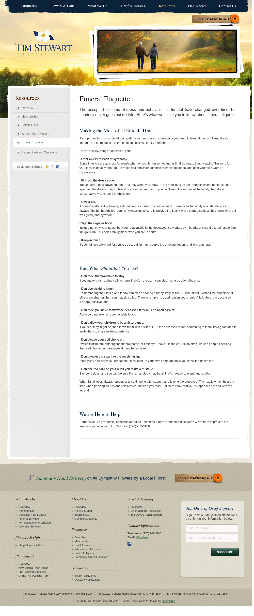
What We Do (98, 5)
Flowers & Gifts (62, 5)
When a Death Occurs (35, 133)
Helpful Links (29, 125)
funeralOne (168, 601)
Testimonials (82, 514)
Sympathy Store (216, 19)
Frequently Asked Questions (39, 152)
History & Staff (83, 510)
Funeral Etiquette (32, 142)
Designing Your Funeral (32, 514)
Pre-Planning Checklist (32, 571)
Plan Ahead (197, 5)
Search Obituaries (85, 575)
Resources (167, 5)
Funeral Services (28, 518)
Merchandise (29, 116)
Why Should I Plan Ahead (33, 567)
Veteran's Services (29, 526)
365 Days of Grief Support (146, 514)
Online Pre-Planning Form (33, 575)
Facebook (129, 544)
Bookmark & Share (40, 167)
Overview (27, 108)
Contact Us (227, 5)
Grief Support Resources (146, 510)
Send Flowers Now (199, 478)
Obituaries (29, 5)
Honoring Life (26, 510)
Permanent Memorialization (34, 522)
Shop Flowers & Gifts (31, 545)
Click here (142, 537)
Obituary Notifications (87, 579)
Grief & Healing (133, 5)
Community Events (86, 518)
